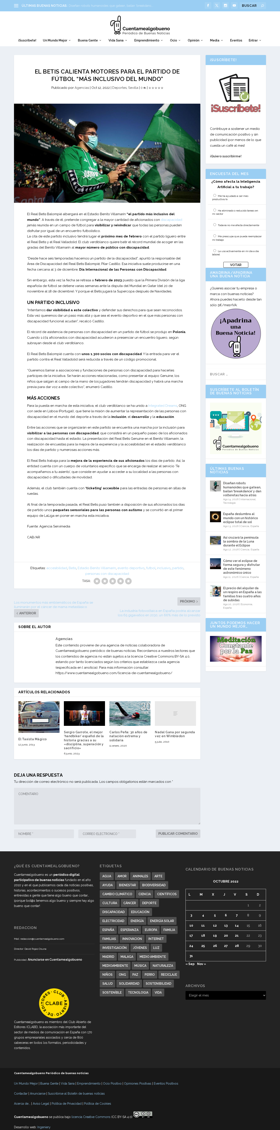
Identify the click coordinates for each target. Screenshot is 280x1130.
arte (158, 876)
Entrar (253, 40)
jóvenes (140, 948)
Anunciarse (38, 1093)
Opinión (193, 40)
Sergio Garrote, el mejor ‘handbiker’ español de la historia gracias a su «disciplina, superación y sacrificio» (84, 740)
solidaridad (129, 983)
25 (203, 946)
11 (203, 925)
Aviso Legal (41, 1103)
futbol (151, 568)
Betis (72, 568)
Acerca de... (22, 1103)
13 (226, 925)
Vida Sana (116, 40)
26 (215, 946)
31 (191, 956)
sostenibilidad (158, 983)
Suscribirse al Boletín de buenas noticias (76, 1093)
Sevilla (133, 88)
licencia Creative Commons (91, 1117)
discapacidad (171, 220)
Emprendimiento (146, 40)
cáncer (129, 903)
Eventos (236, 40)
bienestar (127, 885)
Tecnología (229, 502)
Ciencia (244, 526)
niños (107, 974)
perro (150, 974)
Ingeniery (44, 1127)
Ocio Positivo (112, 1083)
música (140, 965)
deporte (149, 903)
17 (191, 935)
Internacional (248, 499)
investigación (114, 948)
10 (191, 925)
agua (106, 876)
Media (214, 40)
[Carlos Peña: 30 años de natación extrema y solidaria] (129, 713)
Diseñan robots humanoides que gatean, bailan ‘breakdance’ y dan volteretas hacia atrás (242, 489)
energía (137, 921)
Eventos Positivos (166, 1083)
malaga (127, 956)
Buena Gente (88, 40)
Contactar (21, 1093)
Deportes (119, 88)
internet (156, 939)
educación (140, 912)
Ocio (173, 40)
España (254, 526)
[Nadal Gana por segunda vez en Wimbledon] (175, 713)
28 (237, 946)
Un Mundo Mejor (55, 40)
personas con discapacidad (107, 574)
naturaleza (163, 965)
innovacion (132, 939)
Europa (151, 930)
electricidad (113, 921)
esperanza (129, 930)
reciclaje (169, 974)
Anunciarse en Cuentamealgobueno (55, 959)
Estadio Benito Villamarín (97, 568)
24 (191, 946)
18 (203, 935)
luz (156, 948)
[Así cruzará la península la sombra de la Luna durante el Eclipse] (215, 540)
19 (215, 935)
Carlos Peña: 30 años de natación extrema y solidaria (128, 736)
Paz (135, 974)
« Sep (190, 964)
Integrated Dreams (162, 406)
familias (109, 939)
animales (140, 876)
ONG (122, 974)
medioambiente (115, 965)
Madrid (108, 956)
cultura (109, 903)
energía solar (162, 921)
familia (169, 930)
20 (226, 935)
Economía (246, 604)
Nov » (201, 964)
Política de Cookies (97, 1103)
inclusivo (164, 568)
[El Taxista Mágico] (39, 717)
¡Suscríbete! (27, 40)
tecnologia (138, 992)
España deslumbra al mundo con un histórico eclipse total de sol (240, 518)
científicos (167, 894)
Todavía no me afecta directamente (238, 225)
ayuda (107, 885)
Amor (121, 876)
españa (108, 930)
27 (226, 946)
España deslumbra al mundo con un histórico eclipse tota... (110, 5)
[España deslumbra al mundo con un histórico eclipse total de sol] (215, 516)
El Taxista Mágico (32, 739)
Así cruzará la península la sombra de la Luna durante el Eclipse (241, 541)
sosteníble (112, 992)
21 (237, 935)
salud (107, 983)
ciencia (144, 894)
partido (178, 568)
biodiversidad (154, 885)
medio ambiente (153, 956)
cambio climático (117, 894)
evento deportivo (131, 568)
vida (158, 992)
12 (215, 925)
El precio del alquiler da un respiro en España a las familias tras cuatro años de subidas (242, 594)
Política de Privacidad (67, 1103)
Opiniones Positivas (137, 1083)
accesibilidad (56, 568)
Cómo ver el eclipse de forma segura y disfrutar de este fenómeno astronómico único (241, 567)
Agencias (82, 88)
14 (237, 925)
